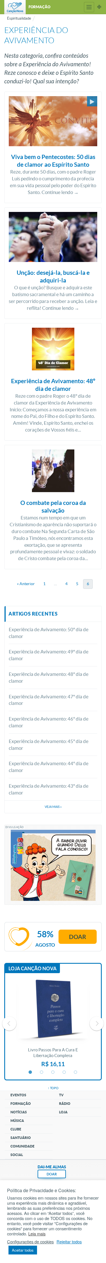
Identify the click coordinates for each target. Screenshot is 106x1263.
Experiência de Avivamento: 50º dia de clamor (48, 633)
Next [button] (97, 1023)
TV (61, 1095)
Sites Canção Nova (99, 7)
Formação (20, 1103)
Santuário (20, 1138)
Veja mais (53, 806)
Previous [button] (9, 1023)
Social (16, 1155)
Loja (63, 1112)
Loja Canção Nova (32, 968)
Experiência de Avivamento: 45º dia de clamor (48, 744)
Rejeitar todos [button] (69, 1241)
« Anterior (26, 583)
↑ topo (53, 1088)
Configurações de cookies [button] (30, 1241)
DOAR (52, 1174)
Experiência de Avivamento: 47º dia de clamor (48, 700)
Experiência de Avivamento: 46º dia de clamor (48, 722)
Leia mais (37, 1233)
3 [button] (53, 1072)
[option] (53, 1023)
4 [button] (64, 1072)
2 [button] (42, 1072)
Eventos (18, 1095)
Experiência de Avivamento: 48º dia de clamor (48, 677)
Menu (89, 7)
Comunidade (22, 1146)
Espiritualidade (19, 18)
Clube (15, 1129)
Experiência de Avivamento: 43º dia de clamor (48, 789)
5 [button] (76, 1072)
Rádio (64, 1103)
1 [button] (30, 1072)
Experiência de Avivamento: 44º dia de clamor (48, 767)
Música (17, 1120)
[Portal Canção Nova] (15, 7)
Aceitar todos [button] (23, 1250)
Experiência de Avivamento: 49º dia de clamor (48, 655)
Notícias (18, 1112)
